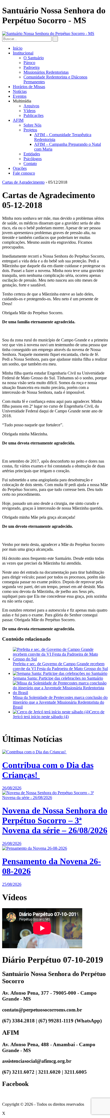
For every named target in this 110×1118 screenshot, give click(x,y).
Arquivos (31, 106)
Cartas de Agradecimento (23, 182)
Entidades (31, 154)
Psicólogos (32, 158)
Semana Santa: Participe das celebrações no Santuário (58, 678)
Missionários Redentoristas (46, 72)
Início (17, 48)
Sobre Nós (32, 125)
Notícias (20, 91)
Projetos (30, 130)
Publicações (33, 115)
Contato (30, 163)
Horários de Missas (29, 86)
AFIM (18, 120)
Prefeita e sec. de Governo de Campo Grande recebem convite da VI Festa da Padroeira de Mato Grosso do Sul (60, 666)
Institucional (23, 53)
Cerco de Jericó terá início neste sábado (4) (58, 714)
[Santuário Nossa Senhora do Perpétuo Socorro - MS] (48, 33)
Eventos (19, 96)
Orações (20, 168)
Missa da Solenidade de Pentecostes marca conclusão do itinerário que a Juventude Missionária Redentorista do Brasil (60, 702)
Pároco (29, 62)
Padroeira (31, 67)
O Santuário (33, 58)
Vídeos (29, 110)
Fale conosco (24, 173)
